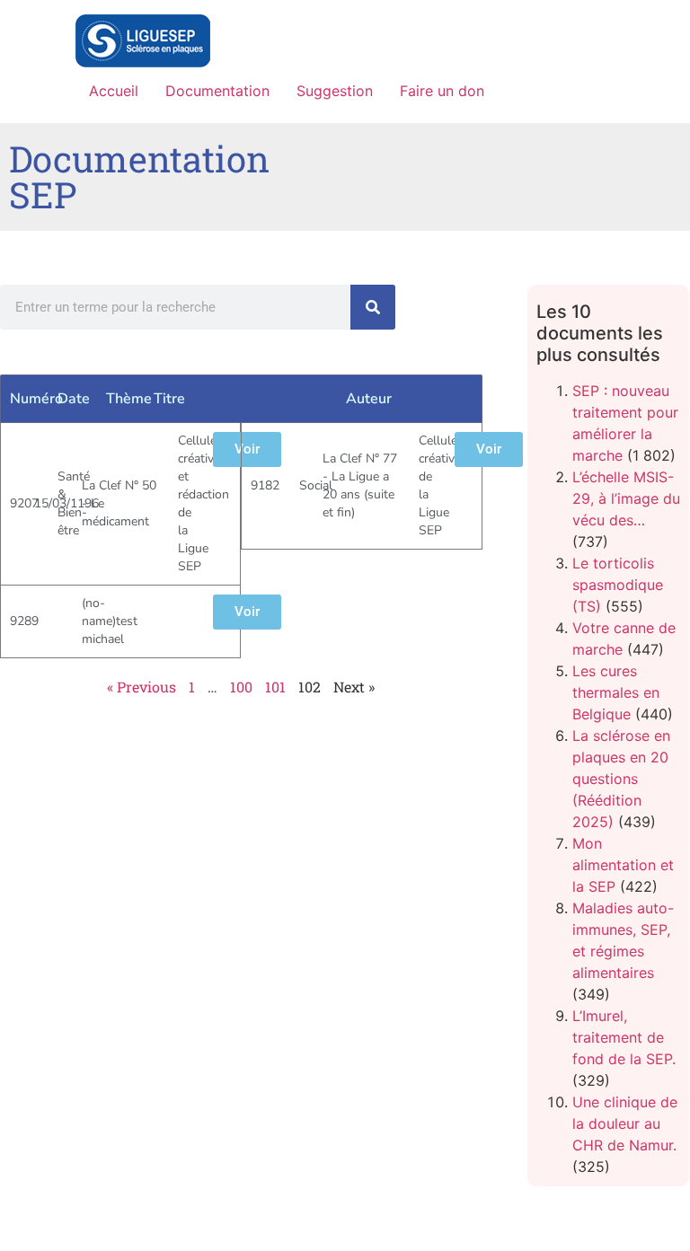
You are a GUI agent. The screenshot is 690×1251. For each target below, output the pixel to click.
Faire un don (442, 91)
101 (275, 686)
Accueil (113, 91)
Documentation (217, 91)
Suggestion (334, 91)
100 (241, 686)
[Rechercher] (372, 307)
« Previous (141, 686)
